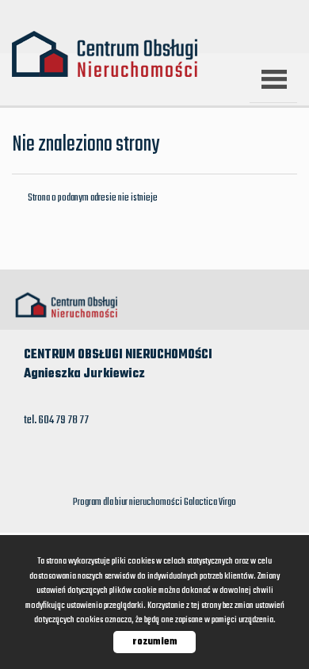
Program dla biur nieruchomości (128, 502)
